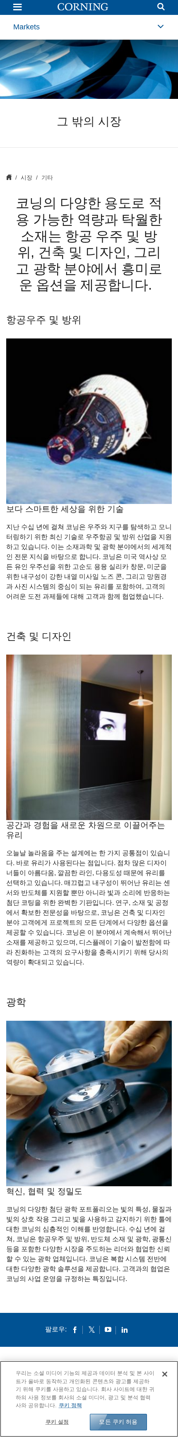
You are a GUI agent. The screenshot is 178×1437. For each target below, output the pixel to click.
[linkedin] (124, 1329)
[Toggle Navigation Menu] (17, 7)
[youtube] (108, 1329)
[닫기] (165, 1374)
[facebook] (75, 1329)
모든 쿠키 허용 (118, 1421)
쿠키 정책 (70, 1405)
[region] (89, 1399)
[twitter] (91, 1329)
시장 (26, 177)
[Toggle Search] (161, 8)
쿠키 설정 (57, 1422)
